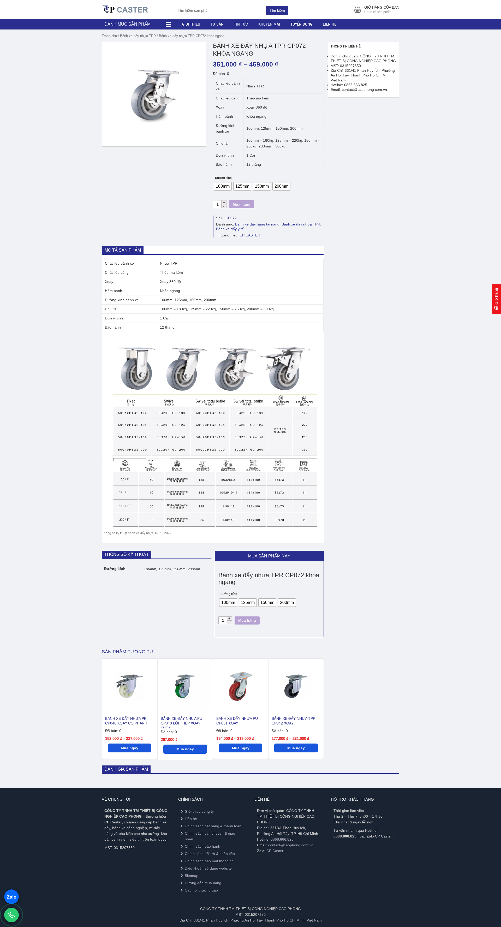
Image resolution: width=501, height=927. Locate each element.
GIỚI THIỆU (191, 24)
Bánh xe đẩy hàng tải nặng (257, 224)
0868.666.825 (282, 839)
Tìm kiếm (277, 10)
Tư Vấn (217, 24)
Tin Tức (241, 24)
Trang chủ (109, 36)
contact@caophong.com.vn (290, 845)
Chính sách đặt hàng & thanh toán (213, 826)
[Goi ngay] (11, 915)
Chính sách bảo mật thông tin (209, 861)
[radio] (222, 186)
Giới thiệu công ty (199, 811)
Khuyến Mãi (269, 24)
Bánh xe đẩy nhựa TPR (138, 36)
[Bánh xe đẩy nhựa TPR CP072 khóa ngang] (154, 94)
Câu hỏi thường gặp (201, 890)
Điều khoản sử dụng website (208, 868)
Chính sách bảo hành (202, 846)
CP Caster (274, 851)
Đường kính (223, 177)
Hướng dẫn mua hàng (203, 883)
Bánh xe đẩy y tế (230, 229)
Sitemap (191, 875)
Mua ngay (129, 748)
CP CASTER (250, 235)
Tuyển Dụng (301, 24)
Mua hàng (241, 204)
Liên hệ (329, 24)
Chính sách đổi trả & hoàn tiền (210, 854)
